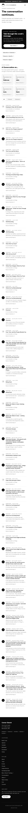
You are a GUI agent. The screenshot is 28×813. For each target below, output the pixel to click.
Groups (3, 766)
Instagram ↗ (4, 731)
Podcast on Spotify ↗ (8, 56)
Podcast (10, 99)
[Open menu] (25, 5)
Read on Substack (9, 110)
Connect (4, 784)
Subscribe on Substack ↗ (9, 52)
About (3, 759)
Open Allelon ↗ (14, 45)
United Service (5, 768)
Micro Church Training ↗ (7, 773)
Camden (4, 745)
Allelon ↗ (4, 777)
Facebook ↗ (10, 731)
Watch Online (5, 779)
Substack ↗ (21, 731)
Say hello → (6, 796)
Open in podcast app (10, 122)
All (4, 99)
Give (3, 782)
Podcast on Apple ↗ (8, 59)
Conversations (5, 775)
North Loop (4, 740)
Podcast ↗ (4, 733)
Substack (17, 99)
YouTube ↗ (16, 731)
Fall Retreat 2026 (6, 770)
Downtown (4, 749)
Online (3, 751)
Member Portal (14, 807)
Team (3, 761)
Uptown (3, 742)
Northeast (4, 747)
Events (3, 763)
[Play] (3, 116)
